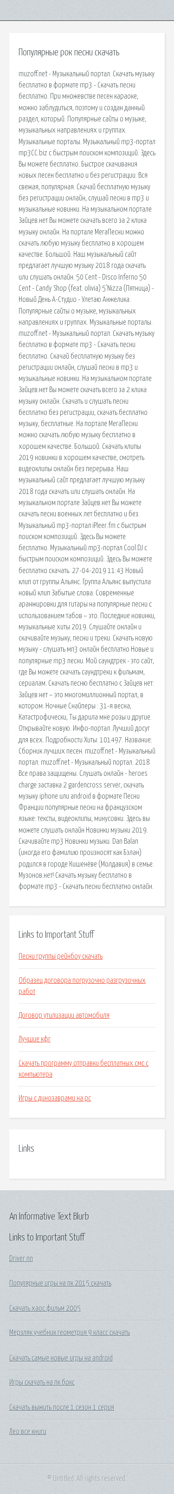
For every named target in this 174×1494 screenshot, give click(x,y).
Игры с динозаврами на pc (55, 1098)
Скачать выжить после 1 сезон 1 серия (61, 1407)
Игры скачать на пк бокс (42, 1382)
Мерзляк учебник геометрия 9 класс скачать (69, 1332)
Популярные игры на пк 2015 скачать (60, 1283)
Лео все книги (27, 1431)
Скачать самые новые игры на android (61, 1358)
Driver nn (21, 1258)
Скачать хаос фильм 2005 (45, 1308)
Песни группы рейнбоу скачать (61, 956)
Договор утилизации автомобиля (64, 1015)
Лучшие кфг (35, 1039)
